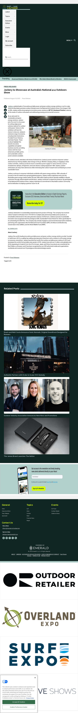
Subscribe (8, 45)
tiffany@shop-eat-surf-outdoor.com (11, 528)
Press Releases (10, 87)
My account (9, 41)
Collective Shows (55, 513)
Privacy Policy (30, 698)
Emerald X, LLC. (36, 551)
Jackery (10, 106)
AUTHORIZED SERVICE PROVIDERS (31, 554)
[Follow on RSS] (16, 538)
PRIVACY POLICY (45, 555)
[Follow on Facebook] (10, 538)
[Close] (35, 678)
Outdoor (29, 513)
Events (7, 28)
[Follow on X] (13, 538)
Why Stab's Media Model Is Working (51, 79)
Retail (28, 516)
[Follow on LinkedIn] (3, 538)
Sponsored (4, 516)
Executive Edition (6, 511)
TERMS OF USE (36, 555)
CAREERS (18, 554)
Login (7, 36)
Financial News (30, 518)
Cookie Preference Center (18, 707)
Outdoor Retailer (55, 511)
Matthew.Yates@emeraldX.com (10, 534)
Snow (28, 511)
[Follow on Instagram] (7, 538)
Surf (28, 508)
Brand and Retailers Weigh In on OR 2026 (24, 79)
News (3, 508)
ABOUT (13, 554)
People (28, 520)
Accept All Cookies (18, 702)
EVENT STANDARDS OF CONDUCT (50, 554)
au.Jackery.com (12, 228)
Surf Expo (53, 508)
